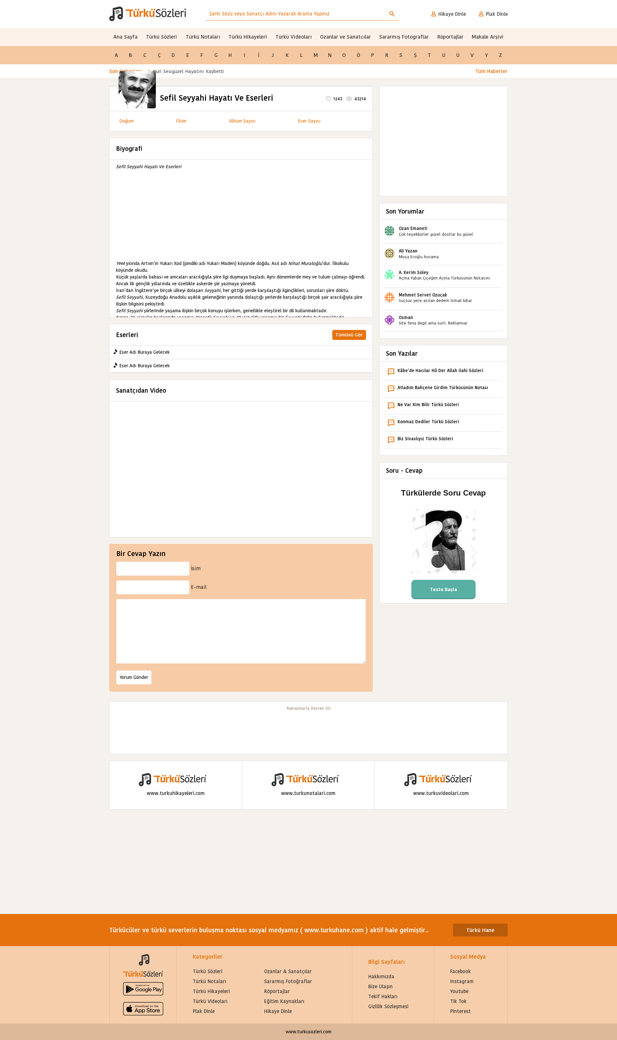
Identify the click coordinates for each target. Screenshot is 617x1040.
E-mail (199, 587)
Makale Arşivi (488, 37)
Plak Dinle (497, 14)
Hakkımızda (381, 976)
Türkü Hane (480, 930)
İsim (196, 568)
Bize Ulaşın (380, 986)
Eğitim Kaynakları (284, 1001)
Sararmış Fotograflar (404, 37)
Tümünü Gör (349, 335)
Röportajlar (450, 37)
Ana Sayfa (125, 37)
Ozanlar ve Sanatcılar (345, 37)
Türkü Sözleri (161, 37)
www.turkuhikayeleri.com (176, 793)
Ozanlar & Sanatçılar (288, 971)
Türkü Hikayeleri (247, 37)
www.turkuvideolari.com (441, 793)
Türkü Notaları (203, 37)
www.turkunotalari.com (308, 793)
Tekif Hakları (383, 996)
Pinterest (460, 1011)
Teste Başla (443, 589)
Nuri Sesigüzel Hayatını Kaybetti (188, 71)
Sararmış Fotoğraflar (288, 981)
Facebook (460, 971)
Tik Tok (458, 1001)
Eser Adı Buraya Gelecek (144, 352)
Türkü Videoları (293, 37)
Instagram (462, 981)
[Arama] (392, 14)
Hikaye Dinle (452, 14)
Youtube (459, 991)
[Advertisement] (241, 215)
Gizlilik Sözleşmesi (388, 1006)
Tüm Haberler (491, 71)
